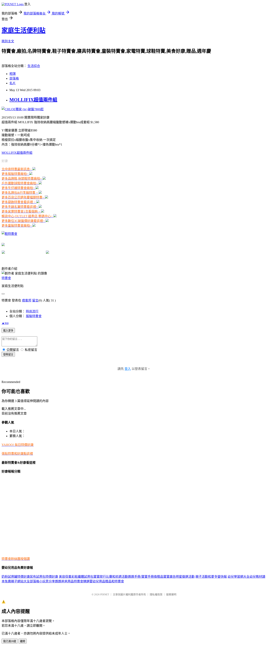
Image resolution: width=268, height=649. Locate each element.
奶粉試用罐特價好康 (16, 576)
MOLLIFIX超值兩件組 (33, 99)
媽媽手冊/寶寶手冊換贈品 (145, 576)
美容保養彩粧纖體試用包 (76, 576)
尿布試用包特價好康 (44, 576)
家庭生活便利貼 (24, 30)
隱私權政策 (156, 594)
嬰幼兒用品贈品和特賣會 (106, 581)
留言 (35, 300)
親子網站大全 (20, 581)
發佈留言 (8, 354)
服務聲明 (171, 594)
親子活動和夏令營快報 (211, 576)
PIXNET (104, 594)
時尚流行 (32, 311)
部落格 (14, 78)
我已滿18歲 (9, 641)
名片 (12, 83)
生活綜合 (33, 66)
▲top (5, 323)
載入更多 (8, 330)
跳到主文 (8, 41)
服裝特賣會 (34, 316)
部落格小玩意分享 (42, 581)
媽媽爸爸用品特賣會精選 (72, 581)
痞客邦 (26, 300)
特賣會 (6, 278)
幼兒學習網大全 (239, 576)
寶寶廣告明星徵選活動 (179, 576)
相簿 (12, 73)
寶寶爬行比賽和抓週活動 (110, 576)
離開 (22, 641)
